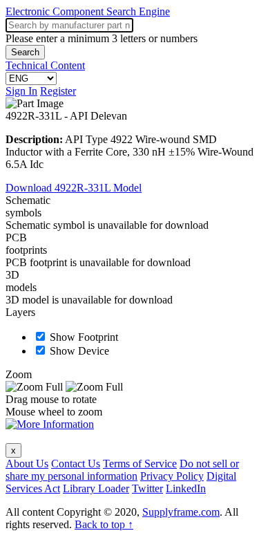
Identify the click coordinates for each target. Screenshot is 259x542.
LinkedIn (186, 488)
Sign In (21, 91)
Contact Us (75, 463)
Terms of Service (140, 463)
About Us (27, 463)
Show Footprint (84, 337)
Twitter (147, 488)
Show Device (79, 351)
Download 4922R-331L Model (74, 188)
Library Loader (96, 488)
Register (58, 91)
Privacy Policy (172, 476)
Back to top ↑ (104, 524)
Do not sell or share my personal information (122, 470)
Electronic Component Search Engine (88, 11)
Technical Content (45, 65)
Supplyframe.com (181, 512)
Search (25, 52)
